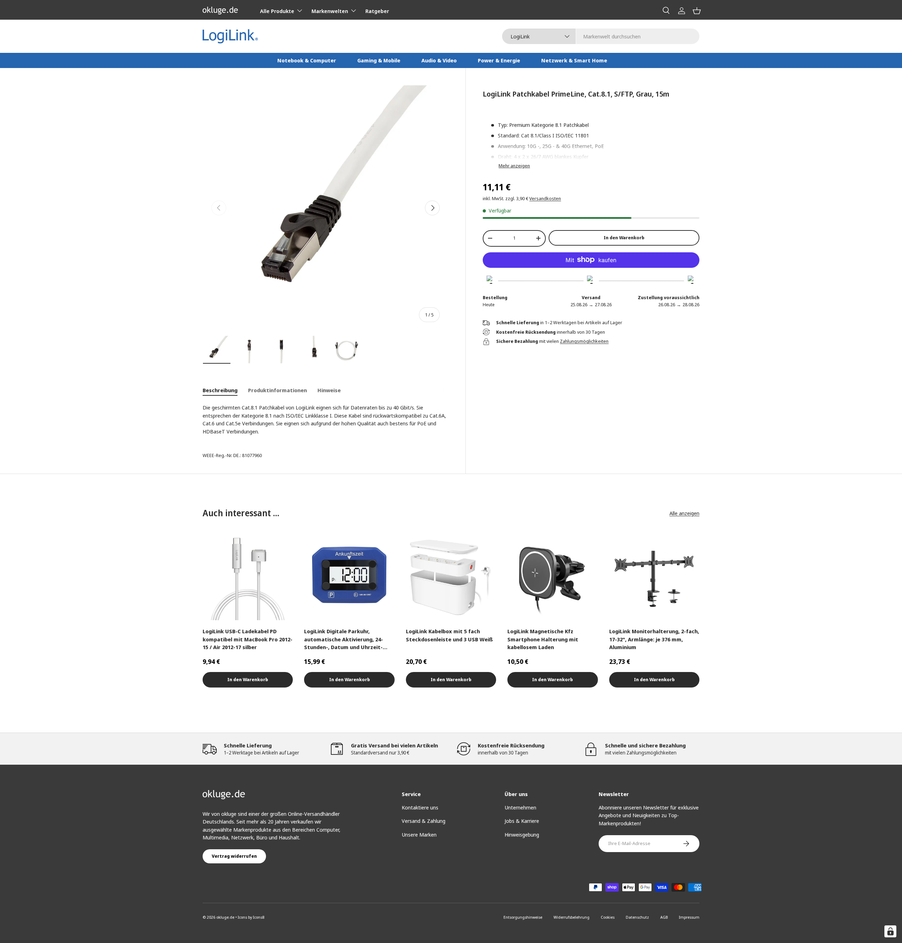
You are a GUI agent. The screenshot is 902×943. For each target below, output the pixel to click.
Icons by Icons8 (251, 917)
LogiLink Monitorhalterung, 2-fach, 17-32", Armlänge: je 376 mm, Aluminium (654, 639)
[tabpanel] (326, 419)
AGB (664, 917)
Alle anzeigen (684, 513)
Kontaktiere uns (420, 807)
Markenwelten (329, 10)
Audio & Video (439, 60)
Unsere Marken (419, 834)
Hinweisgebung (522, 834)
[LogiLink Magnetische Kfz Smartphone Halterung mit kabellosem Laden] (552, 575)
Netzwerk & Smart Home (574, 60)
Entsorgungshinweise (522, 917)
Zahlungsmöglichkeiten (584, 341)
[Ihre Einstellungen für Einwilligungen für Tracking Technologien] (890, 931)
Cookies (607, 917)
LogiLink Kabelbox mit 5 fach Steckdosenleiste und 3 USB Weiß (449, 635)
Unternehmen (520, 807)
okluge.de (225, 917)
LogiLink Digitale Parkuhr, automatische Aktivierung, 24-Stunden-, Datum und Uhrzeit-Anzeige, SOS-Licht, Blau (343, 639)
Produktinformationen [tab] (277, 390)
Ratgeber (377, 10)
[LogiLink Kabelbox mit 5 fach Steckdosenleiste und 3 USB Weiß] (451, 575)
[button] (697, 11)
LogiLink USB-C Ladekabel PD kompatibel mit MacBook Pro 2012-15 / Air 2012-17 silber (247, 639)
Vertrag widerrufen (234, 856)
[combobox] (600, 36)
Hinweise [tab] (329, 390)
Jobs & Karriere (522, 820)
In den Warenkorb (624, 237)
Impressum (689, 917)
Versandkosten (545, 198)
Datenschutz (637, 917)
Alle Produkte (277, 10)
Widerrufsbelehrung (571, 917)
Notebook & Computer (306, 60)
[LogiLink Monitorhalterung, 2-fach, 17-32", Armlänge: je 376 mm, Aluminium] (654, 575)
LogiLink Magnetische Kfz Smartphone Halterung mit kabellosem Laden (542, 639)
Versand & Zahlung (423, 820)
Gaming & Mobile (378, 60)
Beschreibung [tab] (220, 390)
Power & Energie (499, 60)
